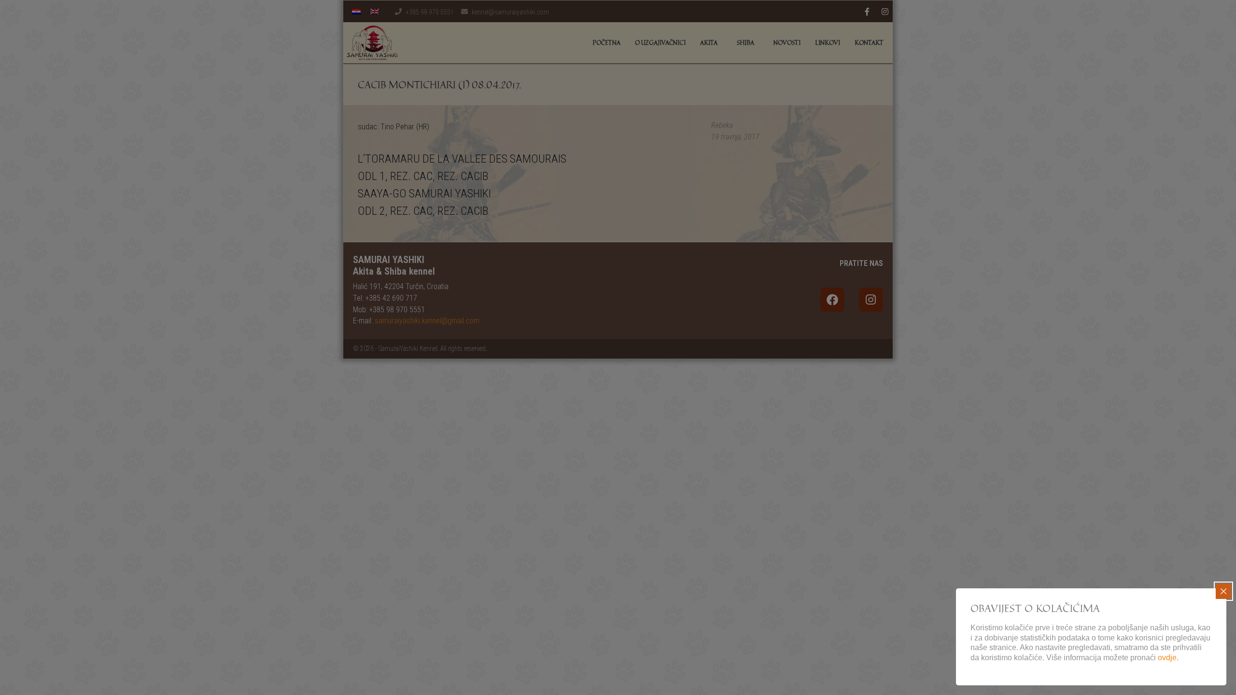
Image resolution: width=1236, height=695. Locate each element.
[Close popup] (1223, 591)
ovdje (1167, 657)
